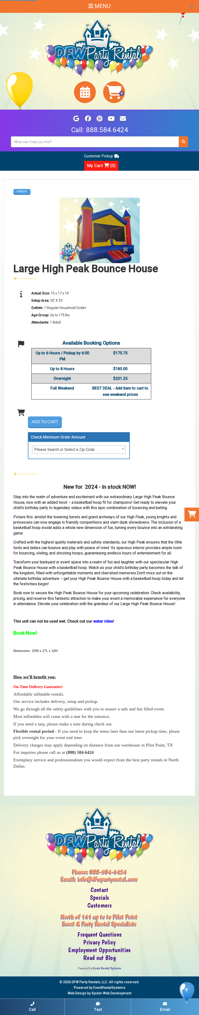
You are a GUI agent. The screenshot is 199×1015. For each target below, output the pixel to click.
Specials (99, 897)
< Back (21, 191)
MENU (102, 6)
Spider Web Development (111, 993)
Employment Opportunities (99, 950)
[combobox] (79, 450)
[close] (195, 1008)
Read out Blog (99, 958)
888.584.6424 (107, 130)
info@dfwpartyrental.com (108, 879)
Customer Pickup (98, 156)
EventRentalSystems (109, 988)
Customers (99, 905)
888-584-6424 (108, 872)
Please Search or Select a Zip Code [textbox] (64, 449)
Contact (99, 890)
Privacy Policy (99, 942)
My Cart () (101, 165)
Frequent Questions (99, 934)
